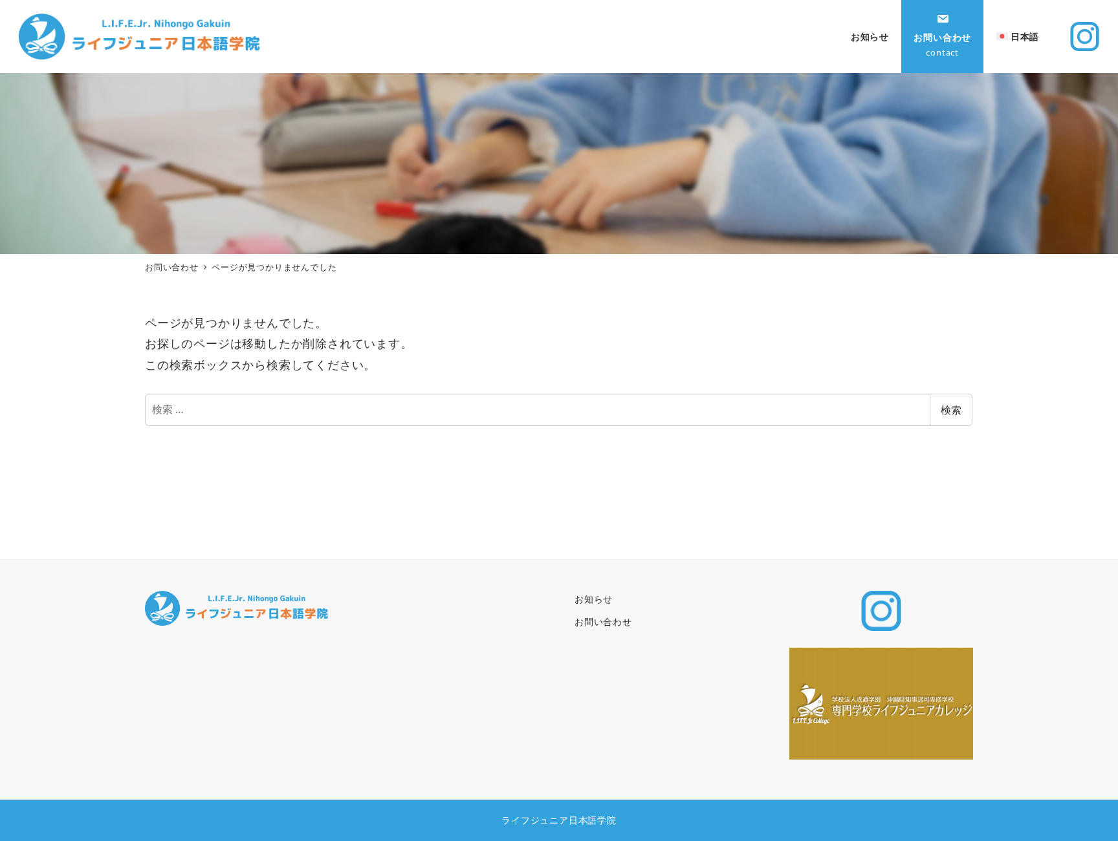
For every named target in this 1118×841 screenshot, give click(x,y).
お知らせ (594, 599)
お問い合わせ (603, 621)
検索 (951, 410)
